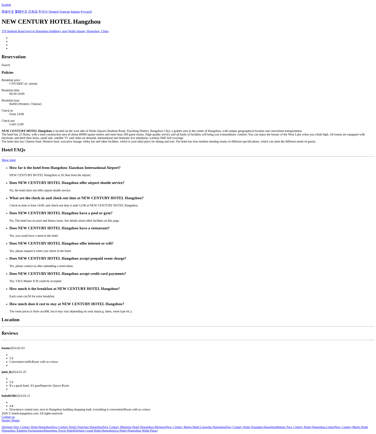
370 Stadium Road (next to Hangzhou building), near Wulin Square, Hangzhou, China (55, 31)
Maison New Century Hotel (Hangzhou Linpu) (305, 427)
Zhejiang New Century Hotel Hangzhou (27, 427)
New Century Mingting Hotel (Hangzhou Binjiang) (134, 427)
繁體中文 (21, 11)
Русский (86, 11)
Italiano (75, 11)
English (6, 4)
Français (65, 11)
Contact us (8, 417)
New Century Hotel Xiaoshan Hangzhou (251, 427)
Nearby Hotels (11, 420)
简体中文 (8, 11)
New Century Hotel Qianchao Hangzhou (77, 427)
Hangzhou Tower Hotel (59, 430)
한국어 (43, 11)
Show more (9, 160)
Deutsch (54, 11)
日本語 (33, 11)
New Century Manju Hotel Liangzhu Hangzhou (196, 427)
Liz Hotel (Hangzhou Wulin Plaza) (136, 430)
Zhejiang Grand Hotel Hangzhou (94, 430)
